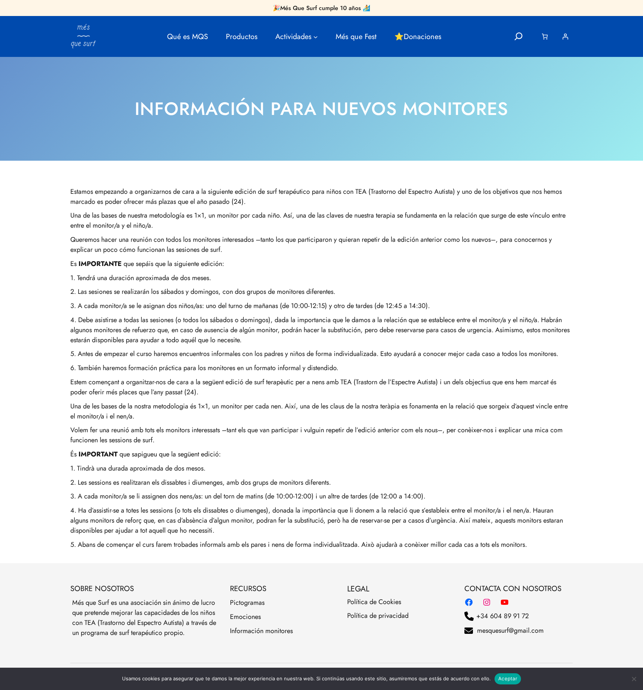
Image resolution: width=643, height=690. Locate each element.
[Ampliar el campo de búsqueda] (518, 37)
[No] (633, 679)
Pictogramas (247, 602)
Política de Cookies (374, 602)
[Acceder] (565, 36)
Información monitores (261, 631)
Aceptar (507, 678)
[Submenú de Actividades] (315, 36)
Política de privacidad (378, 615)
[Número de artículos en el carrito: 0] (544, 36)
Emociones (245, 617)
